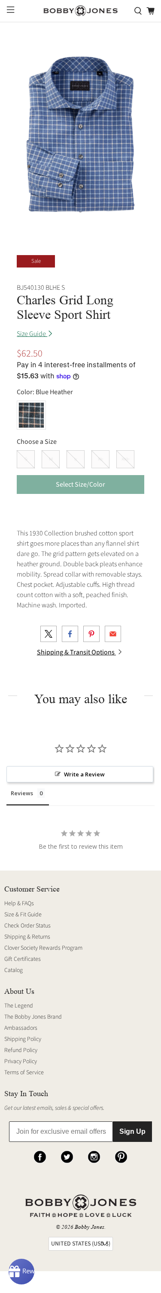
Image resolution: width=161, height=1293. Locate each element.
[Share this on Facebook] (70, 634)
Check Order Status (27, 925)
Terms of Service (24, 1072)
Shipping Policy (22, 1039)
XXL (125, 459)
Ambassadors (20, 1028)
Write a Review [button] (84, 774)
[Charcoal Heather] (31, 415)
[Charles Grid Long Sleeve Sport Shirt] (80, 134)
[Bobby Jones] (80, 11)
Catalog (13, 970)
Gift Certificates (22, 959)
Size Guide (32, 334)
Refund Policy (20, 1050)
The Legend (18, 1006)
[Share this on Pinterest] (91, 634)
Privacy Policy (20, 1061)
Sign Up (132, 1131)
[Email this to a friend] (113, 634)
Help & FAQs (19, 903)
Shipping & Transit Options (76, 652)
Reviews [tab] (22, 793)
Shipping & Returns (27, 937)
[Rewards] (21, 1271)
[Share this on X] (48, 634)
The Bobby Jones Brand (33, 1017)
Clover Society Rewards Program (43, 948)
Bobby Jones (89, 1227)
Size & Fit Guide (23, 914)
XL (100, 459)
